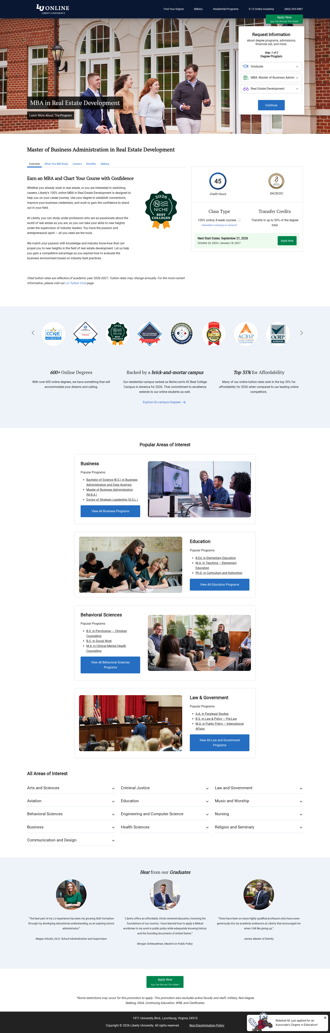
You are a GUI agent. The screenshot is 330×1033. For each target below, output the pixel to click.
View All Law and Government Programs (220, 742)
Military (198, 9)
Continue (271, 105)
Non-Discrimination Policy (206, 1025)
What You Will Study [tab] (56, 164)
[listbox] (271, 66)
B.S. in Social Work (99, 641)
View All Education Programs (219, 584)
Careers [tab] (77, 164)
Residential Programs (226, 9)
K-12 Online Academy (261, 9)
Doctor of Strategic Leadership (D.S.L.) (112, 499)
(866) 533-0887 (293, 9)
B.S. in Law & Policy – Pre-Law (216, 719)
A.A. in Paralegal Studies (212, 714)
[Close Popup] (325, 1017)
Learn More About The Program (50, 115)
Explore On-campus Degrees (162, 402)
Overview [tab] (34, 164)
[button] (71, 788)
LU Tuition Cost (75, 283)
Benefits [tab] (91, 164)
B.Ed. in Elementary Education (216, 558)
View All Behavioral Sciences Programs (110, 665)
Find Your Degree (174, 9)
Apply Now (284, 19)
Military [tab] (105, 164)
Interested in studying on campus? (219, 225)
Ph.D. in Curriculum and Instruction (219, 573)
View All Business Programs (110, 511)
